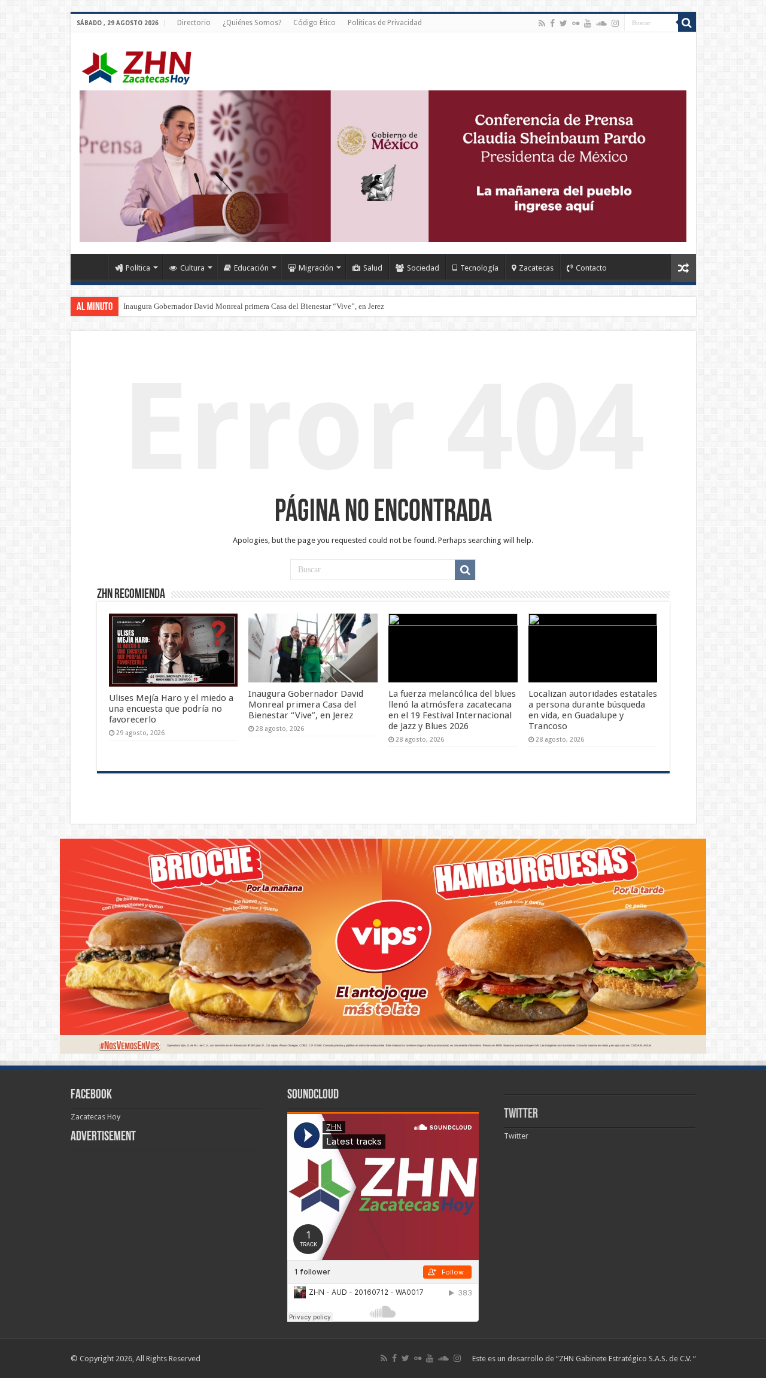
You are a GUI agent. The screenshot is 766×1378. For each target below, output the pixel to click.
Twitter (521, 1114)
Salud (372, 267)
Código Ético (314, 23)
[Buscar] (687, 23)
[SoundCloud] (601, 23)
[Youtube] (587, 23)
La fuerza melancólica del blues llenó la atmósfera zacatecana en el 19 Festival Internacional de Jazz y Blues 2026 (452, 710)
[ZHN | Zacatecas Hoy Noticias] (142, 65)
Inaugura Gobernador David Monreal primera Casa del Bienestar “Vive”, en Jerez (253, 306)
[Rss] (541, 23)
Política (138, 267)
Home (92, 266)
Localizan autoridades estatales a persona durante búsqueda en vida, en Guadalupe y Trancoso (592, 710)
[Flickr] (575, 23)
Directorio (194, 23)
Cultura (192, 267)
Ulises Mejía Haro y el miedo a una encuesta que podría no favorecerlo (171, 709)
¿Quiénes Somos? (252, 23)
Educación (251, 267)
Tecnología (479, 267)
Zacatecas (536, 267)
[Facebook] (552, 23)
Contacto (591, 267)
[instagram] (615, 23)
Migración (316, 267)
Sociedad (423, 267)
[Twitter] (563, 23)
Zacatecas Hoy (95, 1116)
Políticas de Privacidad (385, 23)
